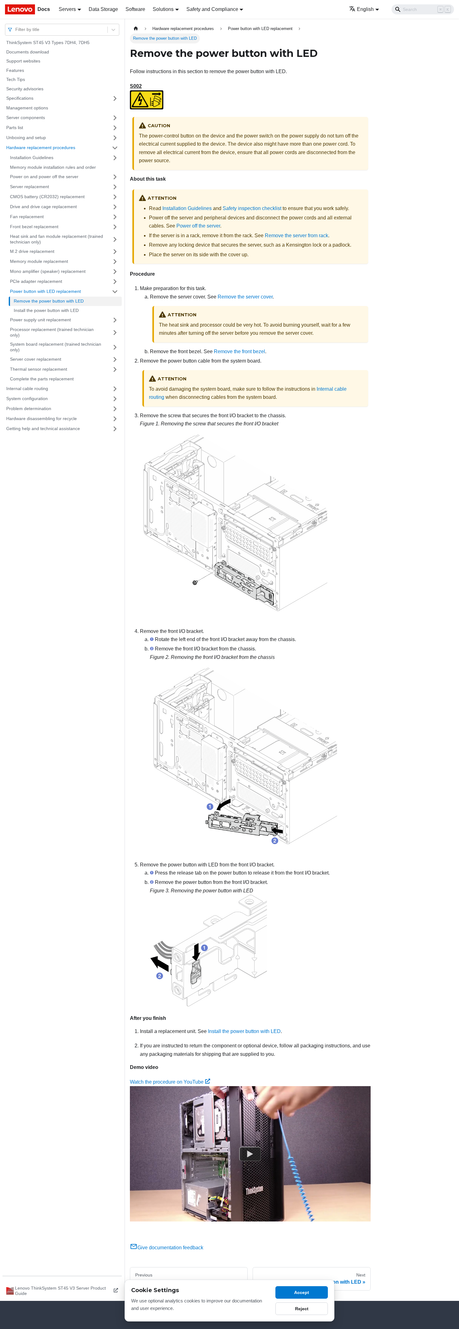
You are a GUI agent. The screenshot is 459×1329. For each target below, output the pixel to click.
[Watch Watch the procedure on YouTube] (250, 1154)
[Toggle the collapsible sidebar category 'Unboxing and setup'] (115, 138)
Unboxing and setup (26, 137)
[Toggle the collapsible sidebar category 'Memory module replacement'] (115, 262)
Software (135, 9)
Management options (27, 107)
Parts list (14, 127)
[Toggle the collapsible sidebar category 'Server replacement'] (115, 187)
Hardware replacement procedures (40, 147)
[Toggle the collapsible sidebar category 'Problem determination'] (115, 409)
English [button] (365, 9)
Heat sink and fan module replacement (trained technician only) (56, 239)
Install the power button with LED (46, 310)
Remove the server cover (245, 296)
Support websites (23, 60)
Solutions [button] (163, 9)
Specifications (19, 98)
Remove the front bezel (239, 351)
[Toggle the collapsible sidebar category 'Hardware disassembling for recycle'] (115, 419)
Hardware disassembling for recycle (41, 418)
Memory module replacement (39, 261)
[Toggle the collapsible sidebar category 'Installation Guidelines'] (115, 158)
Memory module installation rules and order (53, 167)
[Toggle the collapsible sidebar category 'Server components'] (115, 118)
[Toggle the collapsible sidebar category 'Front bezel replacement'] (115, 227)
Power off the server (198, 225)
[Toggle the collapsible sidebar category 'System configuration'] (115, 399)
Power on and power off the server (44, 176)
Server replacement (29, 186)
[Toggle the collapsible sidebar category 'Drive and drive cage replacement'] (115, 207)
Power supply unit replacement (40, 319)
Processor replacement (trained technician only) (52, 332)
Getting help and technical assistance (43, 428)
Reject (301, 1308)
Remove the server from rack (296, 235)
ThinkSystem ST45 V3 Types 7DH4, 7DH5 (48, 42)
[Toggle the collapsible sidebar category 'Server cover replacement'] (115, 359)
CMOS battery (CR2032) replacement (47, 196)
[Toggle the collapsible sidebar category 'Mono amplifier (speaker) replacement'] (115, 272)
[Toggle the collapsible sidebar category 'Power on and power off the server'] (115, 177)
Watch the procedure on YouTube (167, 1082)
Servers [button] (67, 9)
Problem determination (28, 408)
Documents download (27, 51)
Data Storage (103, 9)
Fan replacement (27, 216)
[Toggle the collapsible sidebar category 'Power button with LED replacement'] (115, 292)
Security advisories (24, 88)
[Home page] (136, 28)
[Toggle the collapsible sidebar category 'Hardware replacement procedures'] (115, 148)
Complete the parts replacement (42, 378)
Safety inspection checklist (252, 208)
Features (15, 70)
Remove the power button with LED (49, 300)
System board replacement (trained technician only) (55, 347)
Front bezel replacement (34, 226)
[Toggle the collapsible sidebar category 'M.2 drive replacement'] (115, 252)
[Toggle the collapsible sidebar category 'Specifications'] (115, 98)
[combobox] (16, 29)
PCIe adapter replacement (36, 281)
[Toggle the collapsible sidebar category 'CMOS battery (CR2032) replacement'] (115, 197)
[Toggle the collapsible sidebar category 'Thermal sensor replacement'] (115, 369)
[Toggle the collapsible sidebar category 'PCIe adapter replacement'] (115, 282)
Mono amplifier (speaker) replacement (48, 271)
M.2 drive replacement (32, 251)
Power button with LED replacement (45, 291)
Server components (25, 117)
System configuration (27, 398)
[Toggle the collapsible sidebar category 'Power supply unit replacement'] (115, 320)
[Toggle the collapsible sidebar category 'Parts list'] (115, 128)
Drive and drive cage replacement (43, 206)
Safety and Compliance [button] (212, 9)
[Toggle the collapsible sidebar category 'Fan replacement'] (115, 217)
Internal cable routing (27, 388)
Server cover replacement (35, 359)
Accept (301, 1292)
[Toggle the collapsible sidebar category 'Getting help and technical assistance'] (115, 429)
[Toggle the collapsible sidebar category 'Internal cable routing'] (115, 389)
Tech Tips (15, 79)
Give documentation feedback (170, 1247)
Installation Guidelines (31, 157)
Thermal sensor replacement (38, 369)
